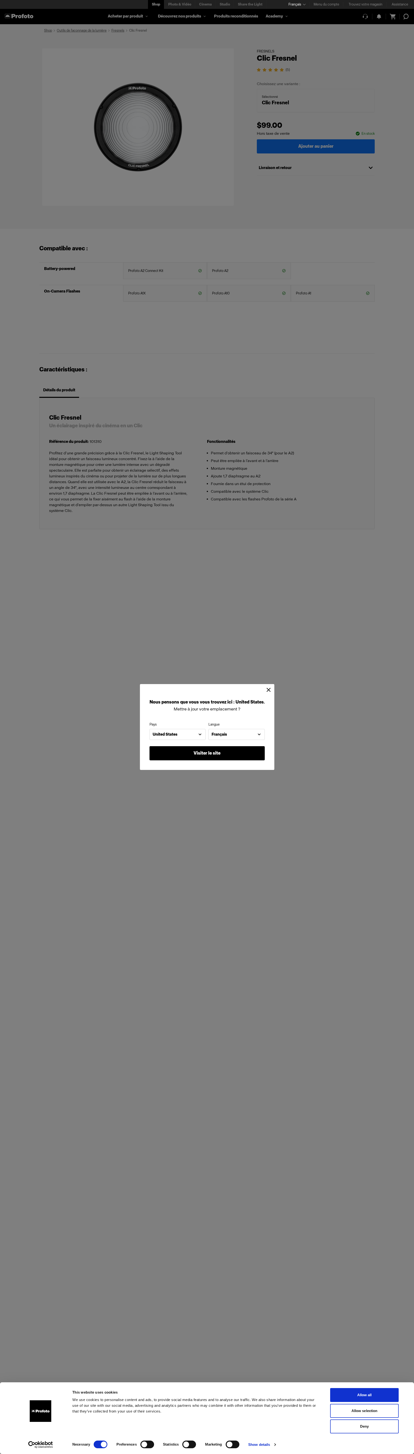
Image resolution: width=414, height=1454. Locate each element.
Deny (364, 1426)
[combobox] (178, 734)
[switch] (147, 1444)
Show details (259, 1444)
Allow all (364, 1395)
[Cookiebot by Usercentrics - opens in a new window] (41, 1444)
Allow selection (364, 1411)
